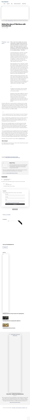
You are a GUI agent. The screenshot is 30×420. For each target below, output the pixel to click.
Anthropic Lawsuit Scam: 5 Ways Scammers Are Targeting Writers (13, 313)
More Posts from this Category (15, 402)
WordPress (23, 407)
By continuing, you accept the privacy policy (12, 202)
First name (6, 194)
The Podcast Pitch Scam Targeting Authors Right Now (12, 320)
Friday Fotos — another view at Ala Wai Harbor (15, 394)
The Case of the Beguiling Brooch (8, 244)
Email (6, 199)
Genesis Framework (18, 407)
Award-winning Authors (9, 157)
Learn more (5, 247)
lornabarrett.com (22, 138)
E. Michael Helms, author (7, 179)
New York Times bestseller (16, 157)
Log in (26, 407)
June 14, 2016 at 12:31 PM (8, 184)
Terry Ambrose (4, 1)
